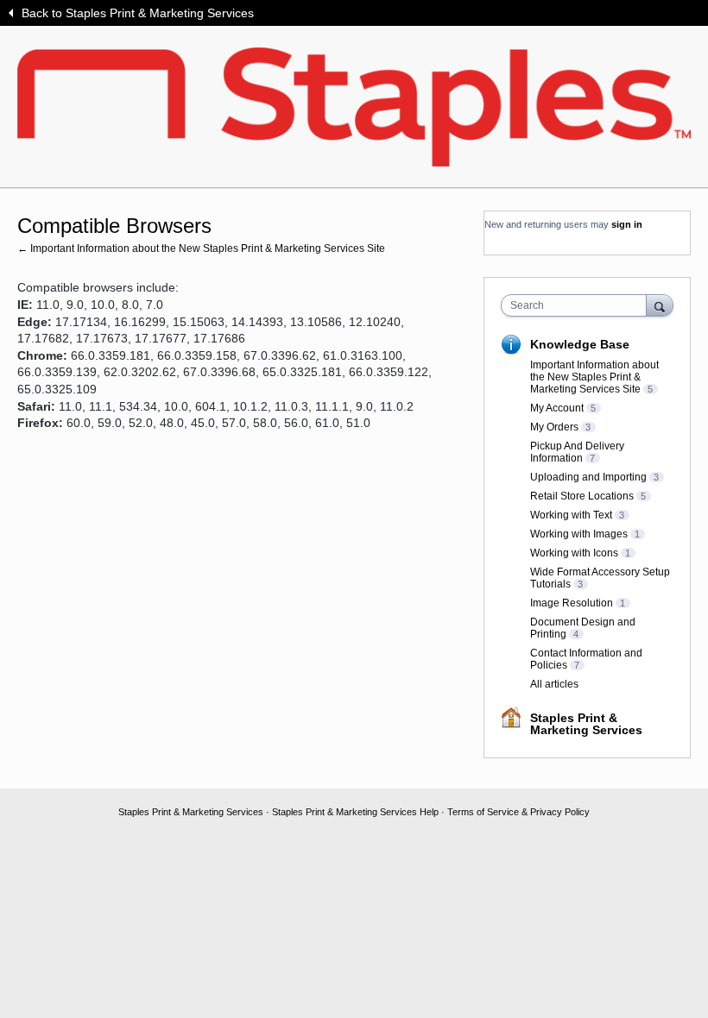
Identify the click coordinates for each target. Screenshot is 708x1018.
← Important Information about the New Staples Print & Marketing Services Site (201, 248)
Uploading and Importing (588, 477)
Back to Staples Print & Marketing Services (138, 13)
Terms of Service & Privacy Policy (518, 812)
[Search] (659, 305)
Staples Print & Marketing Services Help (355, 812)
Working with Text (571, 515)
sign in (626, 224)
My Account (557, 408)
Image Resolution (571, 603)
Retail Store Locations (582, 496)
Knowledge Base (579, 344)
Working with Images (579, 534)
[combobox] (577, 305)
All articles (554, 684)
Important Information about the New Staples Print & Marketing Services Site (594, 377)
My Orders (554, 427)
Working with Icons (574, 553)
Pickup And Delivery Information (577, 452)
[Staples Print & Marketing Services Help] (354, 107)
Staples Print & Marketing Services (586, 724)
